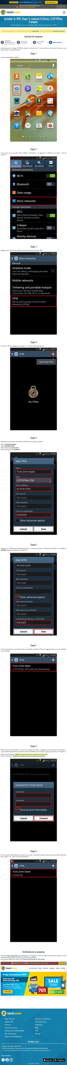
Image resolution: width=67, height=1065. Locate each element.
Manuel (38, 1034)
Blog (36, 1028)
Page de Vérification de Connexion (34, 959)
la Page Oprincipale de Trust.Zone (16, 955)
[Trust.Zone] (11, 12)
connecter (35, 31)
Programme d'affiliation (13, 1037)
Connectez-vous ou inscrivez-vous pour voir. (34, 754)
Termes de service (11, 1028)
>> (27, 7)
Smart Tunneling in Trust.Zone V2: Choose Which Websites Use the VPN (25, 1048)
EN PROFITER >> (51, 2)
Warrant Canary (10, 1034)
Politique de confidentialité (14, 1031)
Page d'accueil (10, 1019)
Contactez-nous (40, 1022)
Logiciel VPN (9, 1022)
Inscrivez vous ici (59, 31)
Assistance (39, 1025)
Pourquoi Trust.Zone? (42, 1019)
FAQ (36, 1031)
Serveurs (8, 1025)
